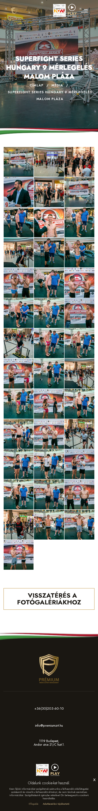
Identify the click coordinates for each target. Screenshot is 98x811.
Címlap (36, 85)
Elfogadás (33, 804)
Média (57, 85)
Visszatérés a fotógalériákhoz (49, 599)
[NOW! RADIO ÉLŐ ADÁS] (66, 9)
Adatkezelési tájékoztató (56, 804)
